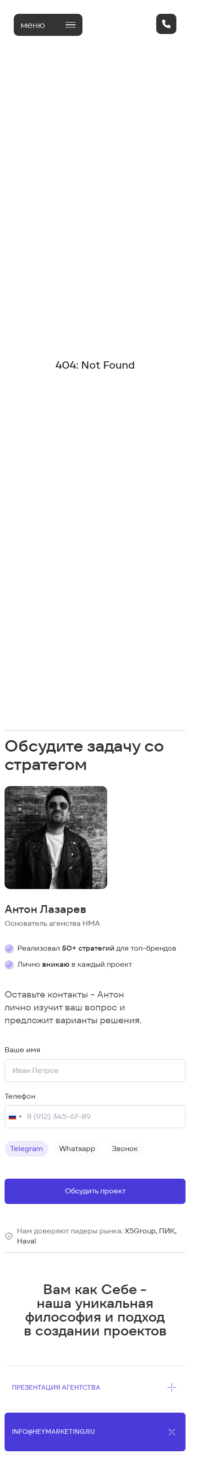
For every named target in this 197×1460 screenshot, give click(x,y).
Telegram (26, 1148)
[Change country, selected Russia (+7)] (14, 1117)
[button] (48, 25)
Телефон (20, 1096)
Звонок (125, 1148)
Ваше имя (22, 1050)
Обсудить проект (95, 1191)
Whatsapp (77, 1148)
